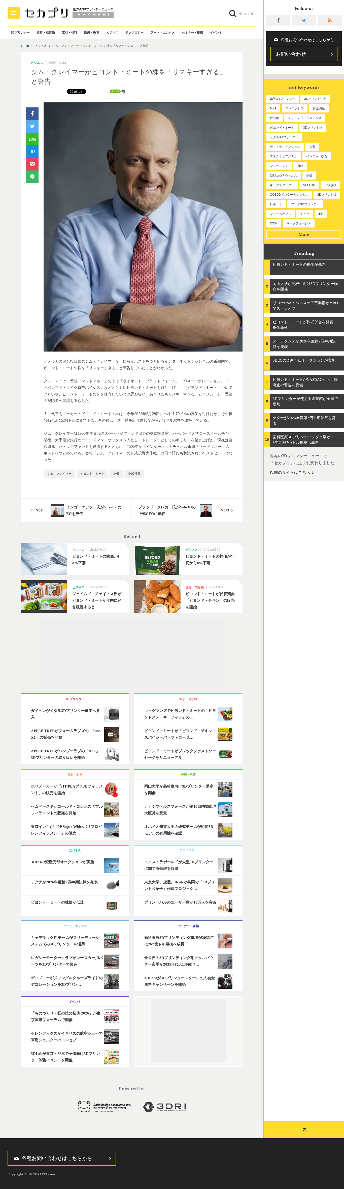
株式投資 (134, 473)
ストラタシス (295, 108)
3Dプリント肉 (312, 127)
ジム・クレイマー (59, 473)
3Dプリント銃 (326, 194)
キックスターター (282, 185)
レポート (276, 204)
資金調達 (319, 108)
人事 (312, 147)
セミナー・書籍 (192, 32)
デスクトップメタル (283, 156)
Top (26, 46)
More (303, 234)
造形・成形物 (46, 32)
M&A (273, 108)
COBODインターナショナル (289, 194)
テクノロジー (134, 32)
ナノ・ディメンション (285, 147)
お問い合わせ (291, 54)
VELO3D (309, 185)
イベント (216, 32)
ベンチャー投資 (316, 156)
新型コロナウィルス (283, 175)
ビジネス (112, 32)
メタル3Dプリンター (284, 137)
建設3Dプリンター (282, 99)
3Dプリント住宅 (315, 99)
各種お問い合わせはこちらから (57, 1158)
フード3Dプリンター (305, 204)
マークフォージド (299, 223)
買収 (300, 166)
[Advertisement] (131, 653)
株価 (116, 473)
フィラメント (279, 166)
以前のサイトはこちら (290, 472)
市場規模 (330, 185)
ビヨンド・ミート (92, 473)
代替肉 (274, 118)
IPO (320, 214)
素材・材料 (69, 32)
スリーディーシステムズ (304, 118)
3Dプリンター (20, 32)
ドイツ (304, 214)
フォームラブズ (280, 214)
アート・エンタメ (163, 32)
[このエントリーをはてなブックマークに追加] (32, 151)
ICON (274, 223)
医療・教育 (91, 32)
